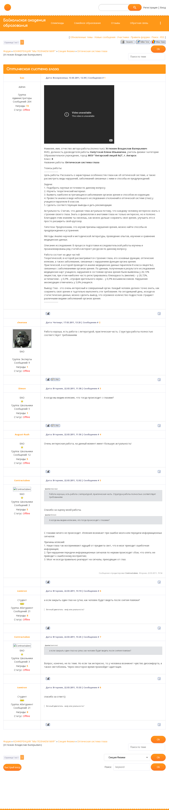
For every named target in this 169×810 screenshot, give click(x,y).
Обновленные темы (81, 37)
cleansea (22, 322)
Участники (123, 37)
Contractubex (22, 480)
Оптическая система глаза (92, 51)
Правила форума (140, 37)
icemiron (22, 590)
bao (22, 77)
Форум (7, 51)
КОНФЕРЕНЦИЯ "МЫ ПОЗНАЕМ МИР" (34, 51)
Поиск (155, 37)
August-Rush (22, 434)
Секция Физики (66, 51)
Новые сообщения (104, 37)
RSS (162, 37)
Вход (163, 7)
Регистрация (150, 7)
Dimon (22, 388)
